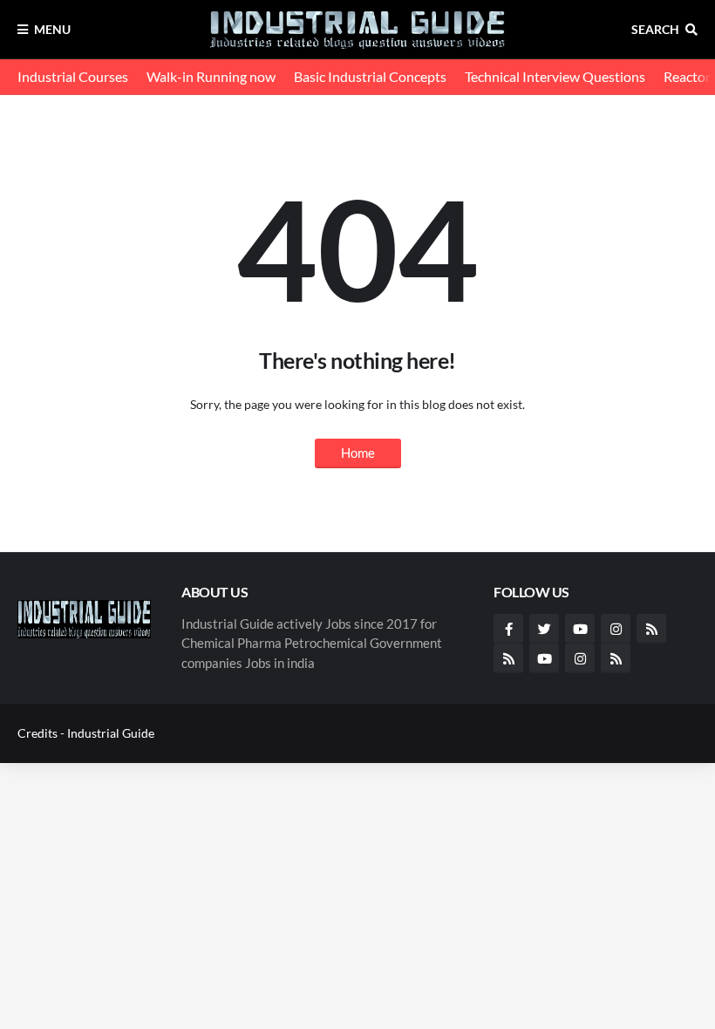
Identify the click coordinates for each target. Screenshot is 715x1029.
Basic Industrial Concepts (370, 76)
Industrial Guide (110, 733)
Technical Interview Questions (555, 76)
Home (358, 452)
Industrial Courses (72, 76)
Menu (52, 29)
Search (655, 29)
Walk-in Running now (211, 76)
